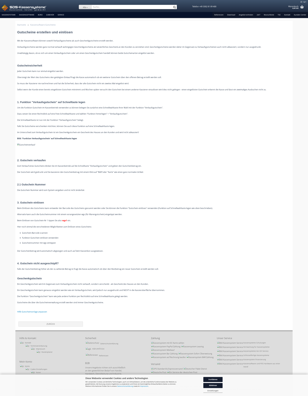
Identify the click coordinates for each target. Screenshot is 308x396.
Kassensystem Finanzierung (254, 359)
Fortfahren (213, 379)
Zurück (51, 324)
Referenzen (219, 15)
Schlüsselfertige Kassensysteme (256, 355)
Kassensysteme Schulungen (254, 343)
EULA (102, 349)
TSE (279, 15)
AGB (94, 349)
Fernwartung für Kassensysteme (256, 347)
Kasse (38, 372)
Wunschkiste (269, 15)
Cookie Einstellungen (38, 369)
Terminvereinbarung (38, 346)
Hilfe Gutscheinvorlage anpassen (32, 311)
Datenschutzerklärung (125, 386)
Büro (40, 15)
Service (61, 15)
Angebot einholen (246, 15)
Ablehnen (213, 385)
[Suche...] (174, 7)
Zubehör (50, 15)
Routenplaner (47, 352)
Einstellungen (212, 390)
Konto (27, 366)
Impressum (144, 386)
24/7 (258, 15)
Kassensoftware (26, 15)
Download (231, 15)
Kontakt (287, 15)
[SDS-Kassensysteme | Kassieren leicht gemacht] (38, 8)
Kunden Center (300, 15)
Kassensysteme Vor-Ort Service (255, 351)
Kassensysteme (9, 15)
